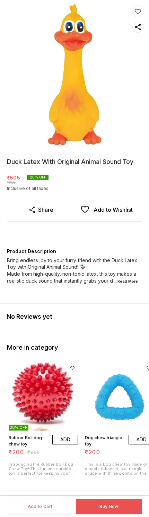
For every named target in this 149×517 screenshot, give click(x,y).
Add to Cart (40, 506)
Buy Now (108, 506)
